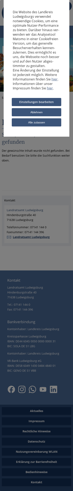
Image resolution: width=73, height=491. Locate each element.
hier (55, 79)
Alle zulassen (36, 122)
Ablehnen (36, 112)
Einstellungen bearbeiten (36, 102)
